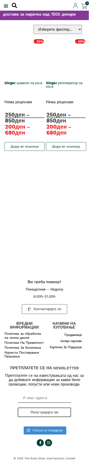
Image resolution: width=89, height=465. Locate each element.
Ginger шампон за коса (23, 83)
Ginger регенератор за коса (64, 84)
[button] (5, 5)
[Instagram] (48, 442)
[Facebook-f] (40, 442)
